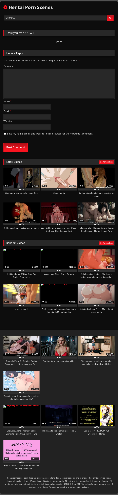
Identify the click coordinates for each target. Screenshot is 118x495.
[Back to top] (109, 486)
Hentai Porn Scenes (30, 7)
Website (7, 121)
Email (7, 111)
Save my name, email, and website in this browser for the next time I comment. (50, 133)
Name (7, 101)
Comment (8, 66)
